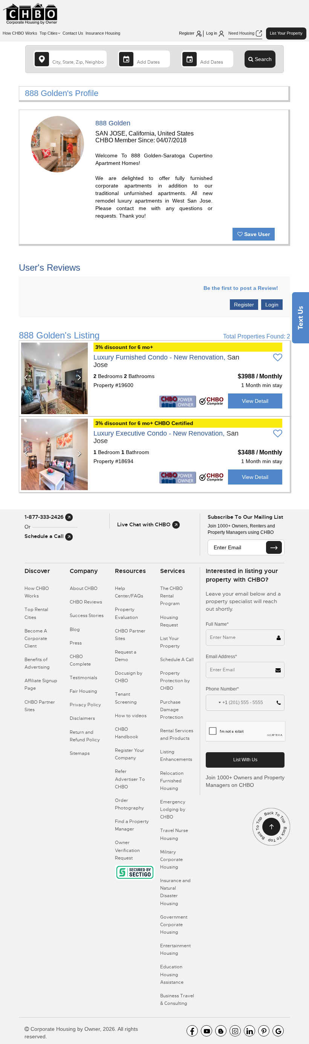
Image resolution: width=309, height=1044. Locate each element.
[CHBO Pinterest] (263, 1030)
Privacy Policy (85, 705)
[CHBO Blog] (220, 1030)
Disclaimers (82, 718)
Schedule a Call (44, 536)
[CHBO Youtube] (206, 1030)
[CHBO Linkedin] (249, 1030)
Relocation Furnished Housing (172, 780)
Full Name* (217, 624)
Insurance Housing (103, 33)
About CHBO (84, 588)
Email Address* (221, 656)
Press (76, 643)
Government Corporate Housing (173, 924)
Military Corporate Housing (171, 859)
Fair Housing (83, 691)
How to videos (131, 716)
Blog (75, 629)
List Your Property (286, 33)
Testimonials (83, 678)
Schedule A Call (177, 660)
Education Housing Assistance (172, 974)
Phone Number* (222, 689)
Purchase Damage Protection (171, 709)
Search (262, 59)
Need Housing (241, 33)
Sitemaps (80, 753)
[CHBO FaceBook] (192, 1030)
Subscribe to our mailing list (245, 517)
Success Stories (87, 616)
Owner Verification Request (127, 850)
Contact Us (73, 33)
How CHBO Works (20, 33)
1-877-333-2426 (44, 517)
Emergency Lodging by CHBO (172, 809)
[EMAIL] (274, 547)
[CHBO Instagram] (235, 1030)
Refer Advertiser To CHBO (130, 778)
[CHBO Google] (278, 1030)
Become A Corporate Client (35, 638)
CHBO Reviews (86, 602)
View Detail (255, 401)
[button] (27, 378)
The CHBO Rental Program (171, 596)
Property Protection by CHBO (175, 680)
